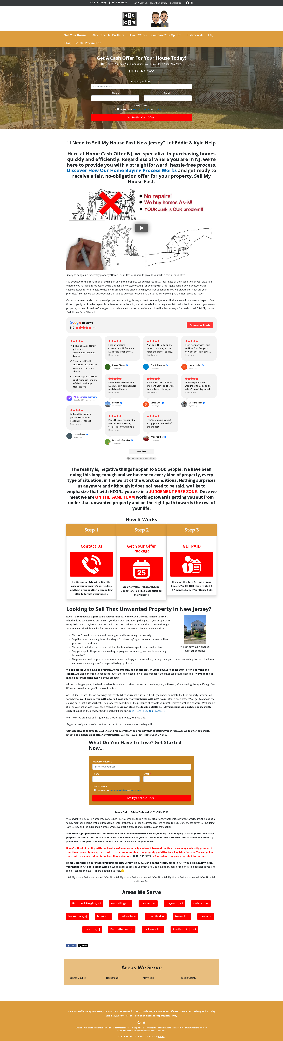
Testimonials (194, 35)
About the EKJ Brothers (108, 35)
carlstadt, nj (200, 903)
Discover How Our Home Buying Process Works (122, 170)
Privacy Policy (160, 109)
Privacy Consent (141, 105)
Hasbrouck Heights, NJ (86, 903)
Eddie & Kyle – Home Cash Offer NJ (160, 1011)
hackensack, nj (77, 916)
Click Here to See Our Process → (148, 711)
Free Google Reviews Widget (142, 458)
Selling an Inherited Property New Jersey (156, 1015)
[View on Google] (108, 367)
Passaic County (188, 978)
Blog (67, 43)
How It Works (138, 35)
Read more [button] (113, 355)
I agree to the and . (143, 109)
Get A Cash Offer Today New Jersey (150, 3)
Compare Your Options (166, 35)
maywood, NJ (174, 903)
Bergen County (77, 978)
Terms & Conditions (141, 109)
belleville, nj (128, 916)
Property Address (141, 81)
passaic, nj (206, 916)
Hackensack (112, 978)
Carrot (161, 1036)
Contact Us (175, 3)
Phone (115, 93)
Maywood (148, 978)
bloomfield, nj (155, 916)
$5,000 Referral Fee (88, 43)
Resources (185, 1011)
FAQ (210, 35)
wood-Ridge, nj (120, 903)
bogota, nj (103, 916)
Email (167, 93)
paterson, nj (92, 929)
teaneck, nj (182, 916)
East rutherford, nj (121, 929)
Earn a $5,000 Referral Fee (119, 1015)
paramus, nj (148, 903)
